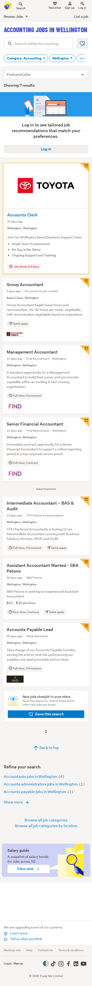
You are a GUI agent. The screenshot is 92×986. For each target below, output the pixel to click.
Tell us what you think (25, 939)
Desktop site (12, 950)
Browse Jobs (14, 16)
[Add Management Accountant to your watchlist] (84, 350)
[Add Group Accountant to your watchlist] (84, 282)
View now (25, 868)
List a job (81, 16)
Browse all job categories (46, 819)
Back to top (49, 747)
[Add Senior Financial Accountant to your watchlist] (84, 422)
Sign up (70, 8)
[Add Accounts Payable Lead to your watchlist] (84, 627)
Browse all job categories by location (46, 825)
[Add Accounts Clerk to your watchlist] (84, 167)
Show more (14, 801)
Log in (82, 8)
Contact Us (45, 950)
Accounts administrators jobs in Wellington (41, 783)
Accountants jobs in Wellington (31, 776)
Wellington (61, 58)
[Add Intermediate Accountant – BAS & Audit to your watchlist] (84, 501)
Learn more (18, 933)
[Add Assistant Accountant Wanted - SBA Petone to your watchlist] (84, 563)
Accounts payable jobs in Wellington (35, 791)
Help (29, 950)
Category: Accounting (24, 58)
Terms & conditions (71, 950)
